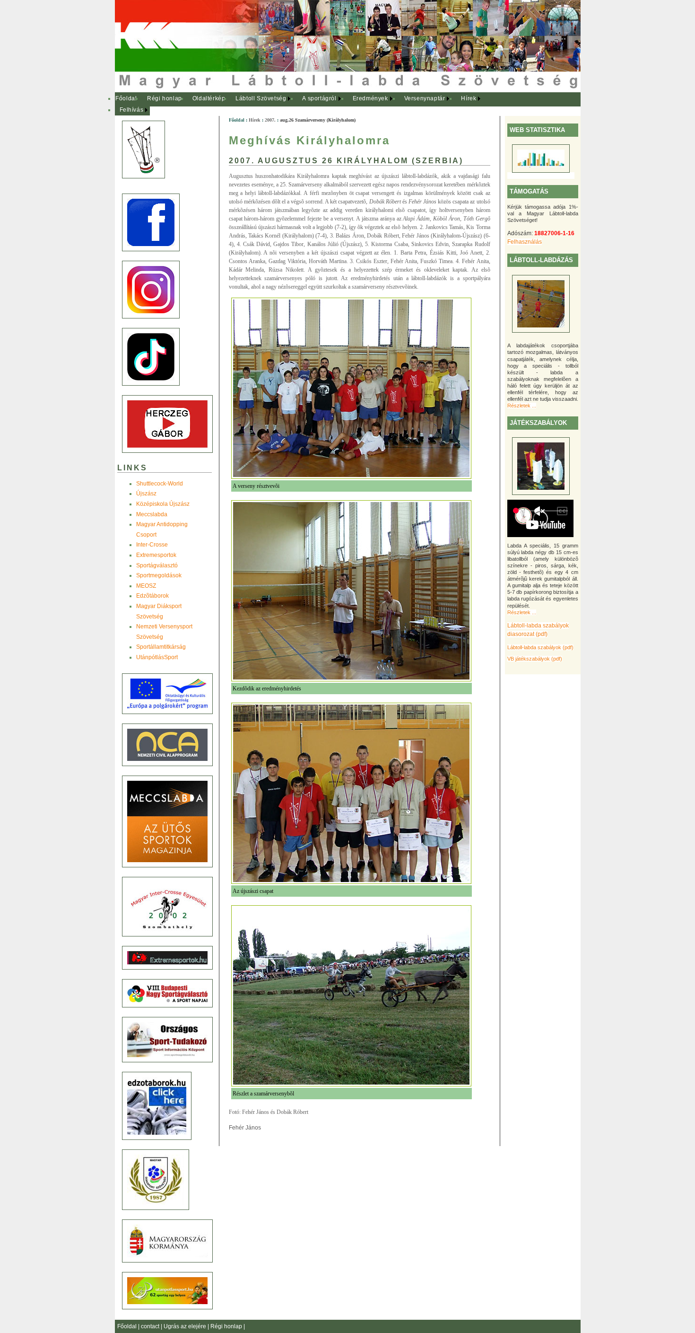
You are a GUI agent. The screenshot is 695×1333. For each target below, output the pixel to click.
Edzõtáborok (152, 595)
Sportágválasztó (157, 565)
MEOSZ (146, 586)
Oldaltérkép (209, 98)
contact (151, 1326)
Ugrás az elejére (186, 1326)
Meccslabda (151, 514)
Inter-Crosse (152, 544)
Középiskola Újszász (163, 504)
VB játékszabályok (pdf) (534, 659)
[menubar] (304, 104)
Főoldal (126, 98)
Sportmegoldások (159, 575)
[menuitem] (126, 99)
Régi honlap (164, 98)
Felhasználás (524, 241)
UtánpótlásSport (157, 657)
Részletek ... (521, 405)
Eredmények (370, 98)
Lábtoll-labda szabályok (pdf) (540, 647)
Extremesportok (156, 555)
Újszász (146, 493)
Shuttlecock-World (159, 483)
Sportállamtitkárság (161, 647)
